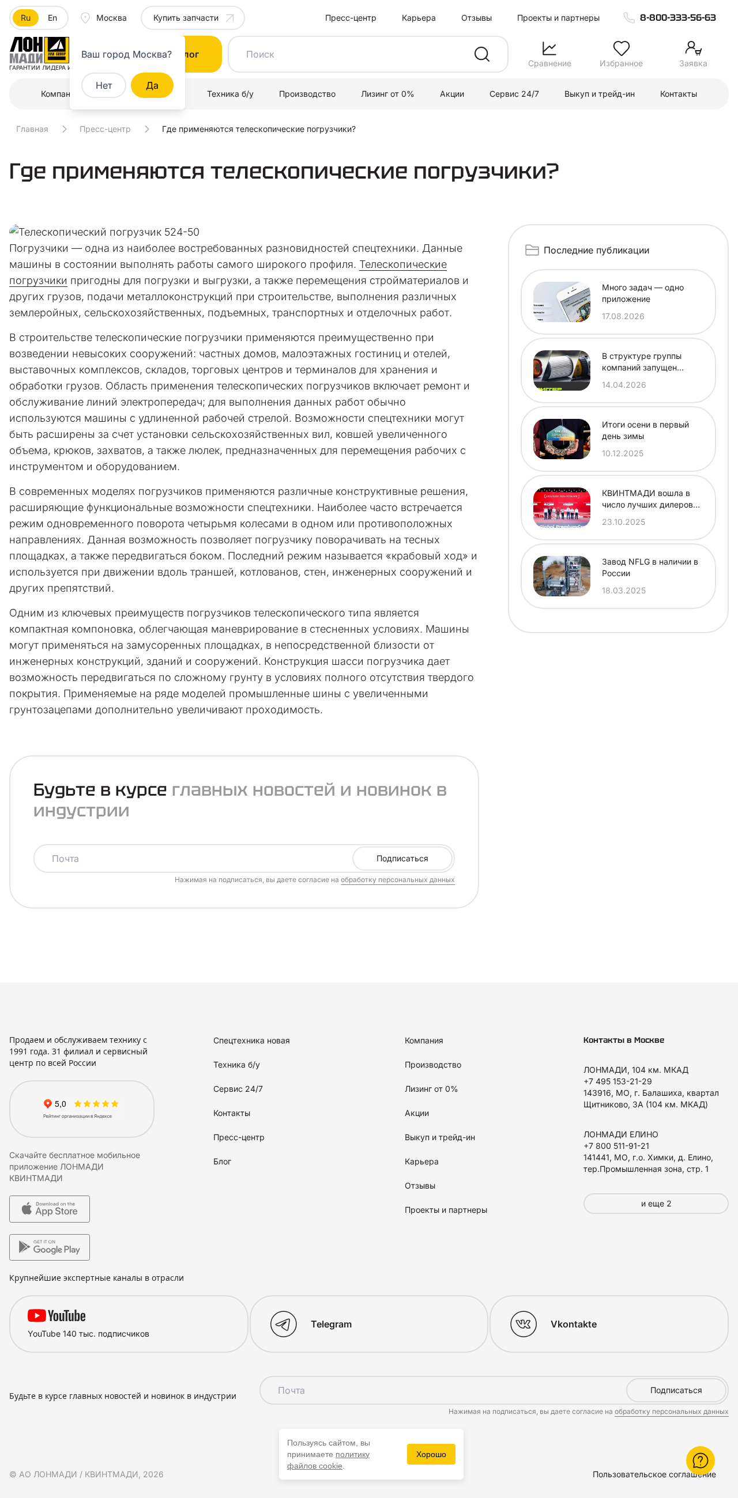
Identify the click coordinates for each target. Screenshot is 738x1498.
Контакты (678, 94)
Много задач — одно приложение (643, 293)
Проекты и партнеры (558, 17)
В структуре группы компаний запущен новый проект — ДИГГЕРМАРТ (641, 362)
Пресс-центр (350, 17)
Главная (32, 129)
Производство (307, 94)
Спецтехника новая (251, 1040)
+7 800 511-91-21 (616, 1146)
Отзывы (476, 17)
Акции (452, 94)
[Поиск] (482, 54)
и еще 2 (656, 1203)
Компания (60, 94)
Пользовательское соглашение (654, 1474)
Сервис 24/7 (514, 94)
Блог (222, 1161)
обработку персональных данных (398, 879)
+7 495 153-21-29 (617, 1081)
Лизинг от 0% (388, 94)
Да (152, 85)
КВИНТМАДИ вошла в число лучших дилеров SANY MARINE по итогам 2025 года (651, 499)
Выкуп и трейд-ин (599, 94)
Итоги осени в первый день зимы (645, 430)
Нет (104, 85)
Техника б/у (230, 94)
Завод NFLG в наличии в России (650, 567)
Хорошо (431, 1454)
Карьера (419, 17)
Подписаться (402, 858)
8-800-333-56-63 (678, 18)
